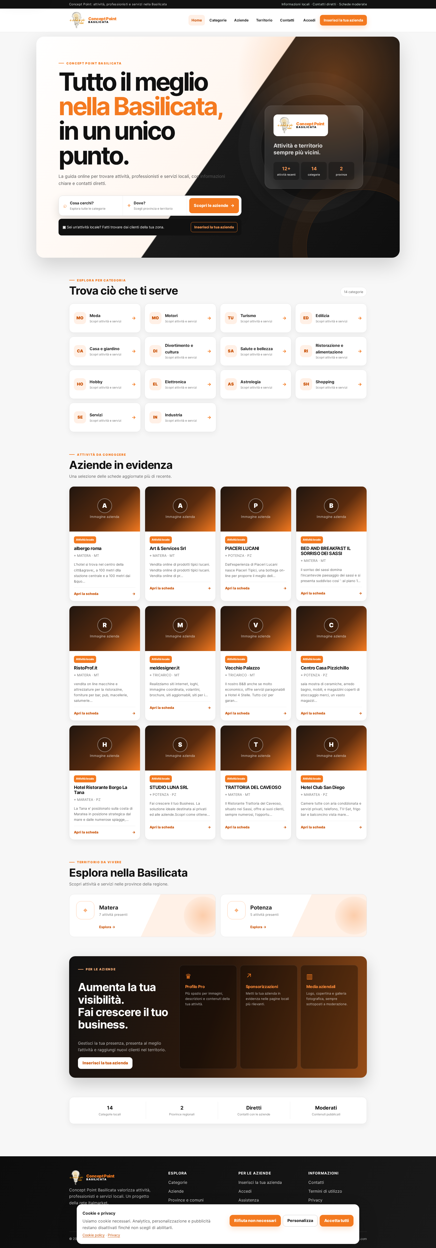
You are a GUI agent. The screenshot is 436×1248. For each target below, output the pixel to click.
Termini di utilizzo (325, 1191)
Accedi (309, 20)
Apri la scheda (104, 594)
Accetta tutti (336, 1220)
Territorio (264, 20)
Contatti (287, 20)
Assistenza (248, 1200)
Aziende (241, 20)
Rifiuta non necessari (255, 1220)
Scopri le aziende (214, 205)
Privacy (315, 1200)
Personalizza (300, 1220)
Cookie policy (94, 1235)
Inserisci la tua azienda (343, 20)
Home (197, 20)
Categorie (218, 20)
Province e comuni (186, 1200)
